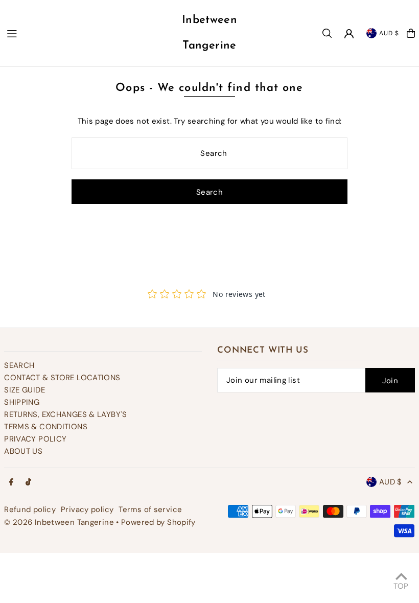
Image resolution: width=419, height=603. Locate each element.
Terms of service (150, 509)
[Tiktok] (28, 482)
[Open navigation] (86, 32)
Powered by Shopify (158, 522)
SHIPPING (21, 402)
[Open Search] (327, 33)
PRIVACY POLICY (35, 439)
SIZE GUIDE (24, 390)
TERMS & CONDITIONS (45, 427)
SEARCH (19, 365)
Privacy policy (87, 509)
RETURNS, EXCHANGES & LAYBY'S (65, 414)
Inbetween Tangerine (209, 33)
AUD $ (389, 33)
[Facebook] (11, 482)
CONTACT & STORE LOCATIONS (62, 378)
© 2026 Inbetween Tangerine (60, 522)
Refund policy (30, 509)
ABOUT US (23, 451)
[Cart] (411, 33)
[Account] (349, 33)
